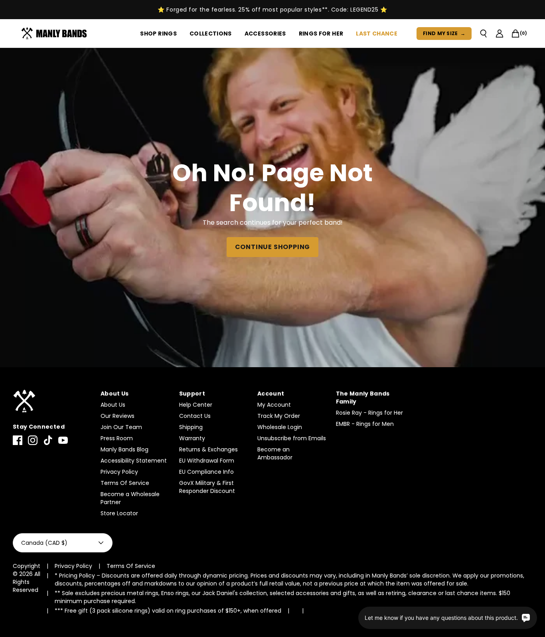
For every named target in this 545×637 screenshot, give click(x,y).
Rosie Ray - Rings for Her (369, 413)
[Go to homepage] (55, 34)
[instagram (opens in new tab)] (33, 440)
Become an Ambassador (274, 453)
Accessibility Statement (134, 461)
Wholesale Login (279, 427)
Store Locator (119, 513)
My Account (274, 405)
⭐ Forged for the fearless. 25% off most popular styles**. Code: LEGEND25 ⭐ (272, 10)
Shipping (191, 427)
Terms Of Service (125, 483)
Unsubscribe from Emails (291, 438)
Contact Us (195, 416)
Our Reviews (117, 416)
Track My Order (278, 416)
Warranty (192, 438)
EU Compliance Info (206, 472)
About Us (113, 405)
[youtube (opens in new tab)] (63, 440)
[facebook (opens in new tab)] (17, 440)
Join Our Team (121, 427)
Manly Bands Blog (124, 449)
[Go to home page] (53, 401)
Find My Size (444, 33)
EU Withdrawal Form (206, 461)
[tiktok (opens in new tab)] (48, 440)
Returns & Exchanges (208, 449)
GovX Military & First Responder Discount (207, 487)
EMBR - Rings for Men (365, 424)
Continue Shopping (272, 246)
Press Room (117, 438)
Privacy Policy (119, 472)
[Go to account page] (500, 34)
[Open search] (484, 34)
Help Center (195, 405)
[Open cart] (515, 34)
